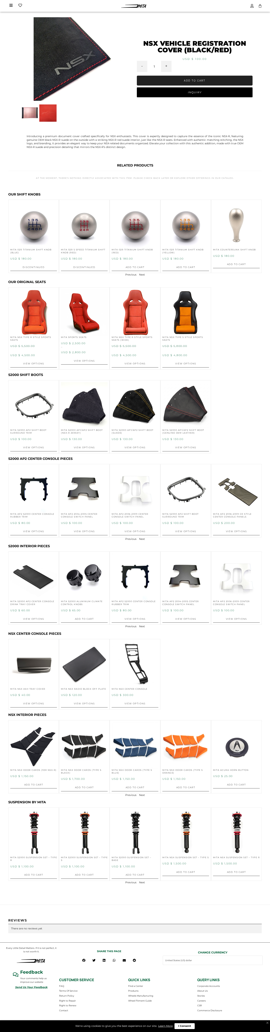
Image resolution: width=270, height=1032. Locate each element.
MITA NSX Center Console (129, 689)
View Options (33, 363)
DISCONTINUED (34, 267)
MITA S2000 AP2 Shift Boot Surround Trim (28, 431)
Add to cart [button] (135, 267)
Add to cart (194, 80)
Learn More (165, 1026)
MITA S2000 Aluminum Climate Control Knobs (82, 602)
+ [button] (166, 65)
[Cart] (260, 6)
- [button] (142, 65)
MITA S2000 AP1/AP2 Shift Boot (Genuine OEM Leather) (183, 431)
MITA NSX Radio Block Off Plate (83, 689)
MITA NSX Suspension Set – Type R (236, 857)
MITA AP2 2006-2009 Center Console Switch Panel (130, 515)
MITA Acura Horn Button (231, 770)
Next (142, 274)
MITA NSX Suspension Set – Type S (185, 857)
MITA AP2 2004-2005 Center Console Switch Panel (79, 515)
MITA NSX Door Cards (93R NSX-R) (33, 770)
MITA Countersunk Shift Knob (234, 249)
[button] (84, 960)
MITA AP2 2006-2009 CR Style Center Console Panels (232, 515)
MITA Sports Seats (74, 337)
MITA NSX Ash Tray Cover (27, 689)
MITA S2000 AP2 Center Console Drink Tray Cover (32, 602)
